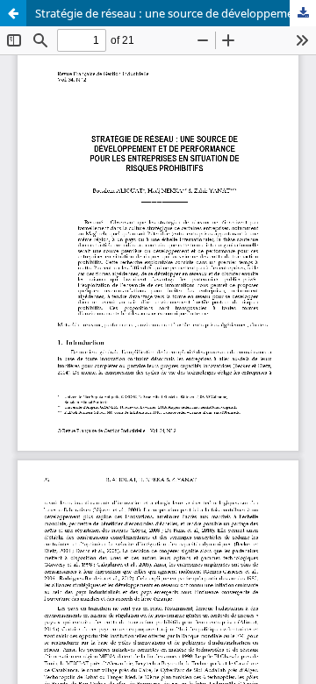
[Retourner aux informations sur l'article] (13, 13)
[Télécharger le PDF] (303, 13)
